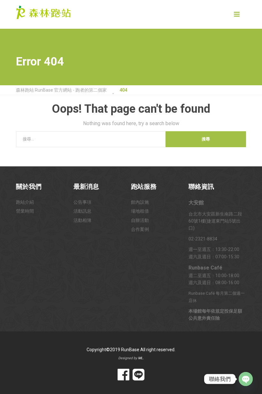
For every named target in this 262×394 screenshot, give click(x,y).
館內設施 (140, 202)
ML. (141, 358)
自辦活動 (140, 220)
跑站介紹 (25, 202)
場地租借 (140, 211)
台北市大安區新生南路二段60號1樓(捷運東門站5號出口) (215, 221)
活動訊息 (82, 211)
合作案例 (140, 229)
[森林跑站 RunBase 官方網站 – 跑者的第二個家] (43, 11)
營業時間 (25, 211)
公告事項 (82, 202)
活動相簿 (82, 220)
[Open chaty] (246, 379)
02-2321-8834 (203, 238)
